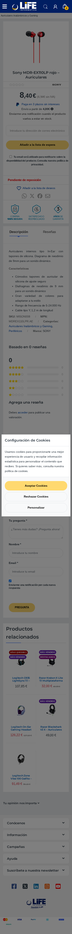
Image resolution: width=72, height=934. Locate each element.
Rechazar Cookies (36, 496)
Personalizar (36, 507)
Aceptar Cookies (36, 485)
